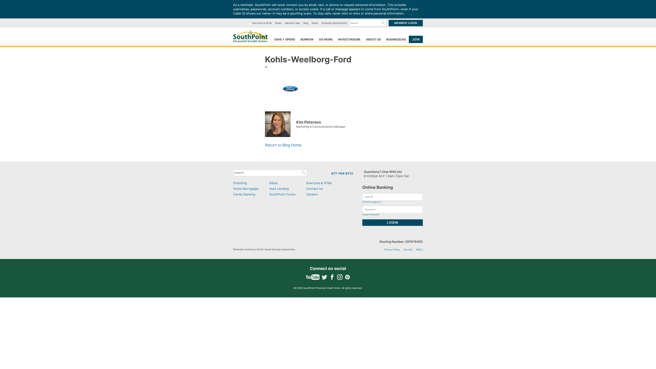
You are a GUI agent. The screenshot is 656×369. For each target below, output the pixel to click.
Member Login (405, 23)
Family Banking (244, 194)
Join (416, 39)
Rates (278, 23)
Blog (305, 23)
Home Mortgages (245, 188)
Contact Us (314, 188)
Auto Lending (279, 188)
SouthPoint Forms (282, 194)
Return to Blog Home (283, 145)
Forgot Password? (370, 214)
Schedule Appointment (334, 23)
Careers (312, 194)
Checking (240, 183)
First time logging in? (372, 202)
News (315, 23)
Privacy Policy (392, 249)
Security (408, 249)
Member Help (292, 23)
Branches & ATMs (262, 23)
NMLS (419, 249)
